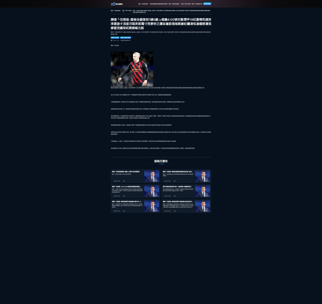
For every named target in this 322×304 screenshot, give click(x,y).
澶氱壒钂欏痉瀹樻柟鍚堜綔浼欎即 (159, 4)
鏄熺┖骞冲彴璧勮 (186, 4)
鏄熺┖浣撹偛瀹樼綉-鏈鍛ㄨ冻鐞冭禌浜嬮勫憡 (126, 171)
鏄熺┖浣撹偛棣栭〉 (143, 4)
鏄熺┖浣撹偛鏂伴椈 (197, 4)
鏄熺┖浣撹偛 (115, 37)
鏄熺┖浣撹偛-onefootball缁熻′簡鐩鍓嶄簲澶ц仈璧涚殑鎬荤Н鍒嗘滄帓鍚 (134, 186)
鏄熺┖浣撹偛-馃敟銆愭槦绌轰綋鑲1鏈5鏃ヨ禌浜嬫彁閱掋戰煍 (181, 171)
